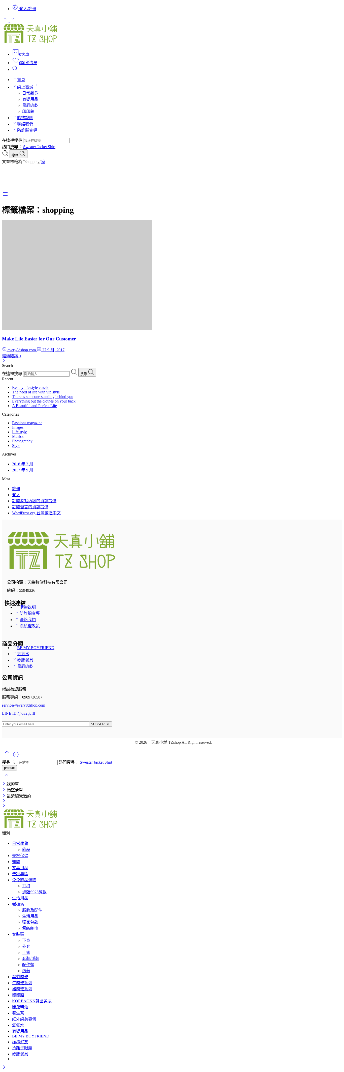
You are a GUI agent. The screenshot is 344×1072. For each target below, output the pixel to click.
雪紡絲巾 (30, 928)
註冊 (16, 489)
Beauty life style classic (30, 387)
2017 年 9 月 (22, 470)
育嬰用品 (30, 99)
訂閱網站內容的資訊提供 (34, 501)
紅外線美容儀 (24, 1019)
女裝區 (18, 934)
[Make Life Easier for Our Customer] (77, 329)
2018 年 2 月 (22, 464)
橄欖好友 (20, 1042)
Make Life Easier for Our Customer (39, 338)
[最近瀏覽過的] (16, 756)
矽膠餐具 (25, 660)
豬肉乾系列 (22, 989)
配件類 (28, 964)
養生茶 (18, 1013)
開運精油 (20, 1007)
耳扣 (26, 886)
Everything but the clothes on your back (44, 401)
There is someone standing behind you (42, 396)
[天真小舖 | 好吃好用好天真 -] (30, 42)
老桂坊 (18, 904)
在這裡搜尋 (12, 140)
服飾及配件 (32, 910)
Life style (19, 432)
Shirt (51, 147)
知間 (16, 862)
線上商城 (25, 87)
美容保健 (20, 855)
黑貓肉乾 (30, 105)
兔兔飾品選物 (24, 880)
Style (16, 445)
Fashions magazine (27, 423)
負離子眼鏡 (22, 1048)
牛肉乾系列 (22, 983)
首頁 (21, 79)
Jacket (42, 147)
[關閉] (4, 361)
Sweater (30, 147)
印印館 (28, 111)
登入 (16, 495)
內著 (26, 971)
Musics (17, 436)
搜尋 (15, 155)
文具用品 (20, 868)
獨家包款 (30, 922)
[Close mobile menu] (4, 806)
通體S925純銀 (34, 892)
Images (17, 427)
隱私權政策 (30, 626)
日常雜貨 (30, 93)
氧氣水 (23, 654)
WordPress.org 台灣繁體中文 (36, 513)
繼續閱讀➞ (11, 356)
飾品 (26, 849)
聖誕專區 (20, 874)
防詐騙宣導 (27, 130)
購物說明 (25, 118)
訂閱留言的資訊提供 (30, 507)
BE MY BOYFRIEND (35, 648)
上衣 (26, 952)
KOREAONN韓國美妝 (32, 1001)
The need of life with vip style (36, 392)
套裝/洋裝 (30, 958)
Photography (22, 441)
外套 (26, 946)
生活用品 (20, 898)
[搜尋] (15, 69)
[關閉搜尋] (6, 778)
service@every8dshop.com (23, 705)
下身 (26, 940)
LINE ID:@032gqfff (18, 713)
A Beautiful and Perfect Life (34, 406)
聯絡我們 (25, 124)
